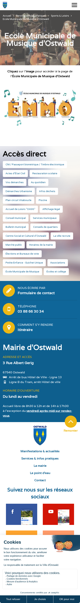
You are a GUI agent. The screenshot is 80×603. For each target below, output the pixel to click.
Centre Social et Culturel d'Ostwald (26, 235)
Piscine (43, 200)
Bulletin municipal (16, 227)
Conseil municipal (16, 218)
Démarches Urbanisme (19, 191)
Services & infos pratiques (40, 458)
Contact (40, 480)
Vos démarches (15, 182)
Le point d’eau (40, 473)
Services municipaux (45, 218)
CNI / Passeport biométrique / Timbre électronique (35, 164)
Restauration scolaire (44, 173)
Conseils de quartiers (45, 227)
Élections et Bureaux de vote (22, 253)
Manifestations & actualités (40, 451)
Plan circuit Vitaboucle (18, 200)
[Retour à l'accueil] (5, 5)
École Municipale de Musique (22, 271)
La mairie (40, 466)
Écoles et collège (56, 271)
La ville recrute (61, 235)
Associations (57, 262)
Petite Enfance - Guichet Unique (24, 262)
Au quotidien (38, 182)
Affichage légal (51, 209)
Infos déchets (47, 191)
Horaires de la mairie (41, 244)
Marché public (14, 244)
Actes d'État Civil (15, 173)
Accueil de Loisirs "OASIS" (20, 209)
